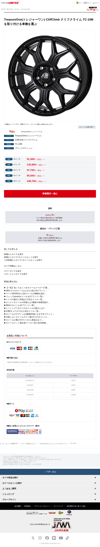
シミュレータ (25, 9)
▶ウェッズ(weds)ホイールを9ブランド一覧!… (24, 296)
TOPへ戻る (51, 472)
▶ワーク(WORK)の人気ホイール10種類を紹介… (25, 293)
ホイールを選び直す (86, 127)
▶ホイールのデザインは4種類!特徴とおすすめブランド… (29, 314)
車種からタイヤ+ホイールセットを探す (21, 257)
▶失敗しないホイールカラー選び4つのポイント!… (26, 317)
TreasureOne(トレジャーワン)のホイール (53, 443)
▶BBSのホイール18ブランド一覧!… (20, 305)
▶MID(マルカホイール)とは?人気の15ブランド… (25, 291)
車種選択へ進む (50, 193)
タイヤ (3, 9)
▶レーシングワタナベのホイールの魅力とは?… (25, 308)
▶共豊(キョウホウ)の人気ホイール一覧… (22, 311)
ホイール (10, 9)
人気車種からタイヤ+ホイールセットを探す (23, 260)
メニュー (17, 9)
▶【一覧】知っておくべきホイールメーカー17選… (26, 288)
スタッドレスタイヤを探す (15, 274)
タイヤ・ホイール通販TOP (9, 443)
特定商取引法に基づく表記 (76, 506)
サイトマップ (58, 506)
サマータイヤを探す (13, 271)
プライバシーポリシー (42, 506)
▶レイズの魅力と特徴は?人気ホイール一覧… (24, 299)
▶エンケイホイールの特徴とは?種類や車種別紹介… (27, 302)
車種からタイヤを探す (14, 254)
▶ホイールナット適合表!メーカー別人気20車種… (26, 323)
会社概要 (17, 506)
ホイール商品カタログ (28, 443)
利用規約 (27, 506)
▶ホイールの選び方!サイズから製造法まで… (24, 320)
